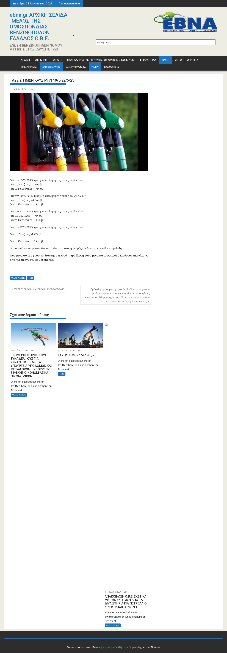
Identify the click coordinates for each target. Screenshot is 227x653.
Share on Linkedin (33, 270)
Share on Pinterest (42, 270)
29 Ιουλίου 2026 (19, 350)
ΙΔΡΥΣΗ (57, 59)
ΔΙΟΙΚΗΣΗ (41, 59)
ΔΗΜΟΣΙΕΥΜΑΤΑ (76, 67)
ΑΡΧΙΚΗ (25, 59)
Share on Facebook (14, 270)
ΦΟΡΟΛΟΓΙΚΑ (148, 59)
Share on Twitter (23, 270)
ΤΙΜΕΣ (165, 59)
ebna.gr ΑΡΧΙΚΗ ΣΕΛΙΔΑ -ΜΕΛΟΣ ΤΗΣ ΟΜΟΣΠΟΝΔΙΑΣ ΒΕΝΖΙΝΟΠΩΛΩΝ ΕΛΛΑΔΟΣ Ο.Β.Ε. (38, 26)
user (32, 88)
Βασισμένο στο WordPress (83, 647)
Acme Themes (151, 647)
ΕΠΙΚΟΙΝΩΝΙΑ (29, 67)
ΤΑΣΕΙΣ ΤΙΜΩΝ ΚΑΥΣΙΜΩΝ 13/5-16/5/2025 (39, 289)
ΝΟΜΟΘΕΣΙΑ (111, 67)
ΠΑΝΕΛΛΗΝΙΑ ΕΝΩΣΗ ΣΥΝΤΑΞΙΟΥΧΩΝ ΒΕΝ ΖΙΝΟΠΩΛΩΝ (100, 59)
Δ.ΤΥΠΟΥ (192, 59)
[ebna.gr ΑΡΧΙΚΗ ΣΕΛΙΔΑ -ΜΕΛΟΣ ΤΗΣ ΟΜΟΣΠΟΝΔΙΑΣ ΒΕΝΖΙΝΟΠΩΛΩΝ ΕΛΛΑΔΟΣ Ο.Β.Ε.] (13, 61)
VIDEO (178, 59)
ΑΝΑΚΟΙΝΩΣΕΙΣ (51, 67)
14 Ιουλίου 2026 (66, 350)
